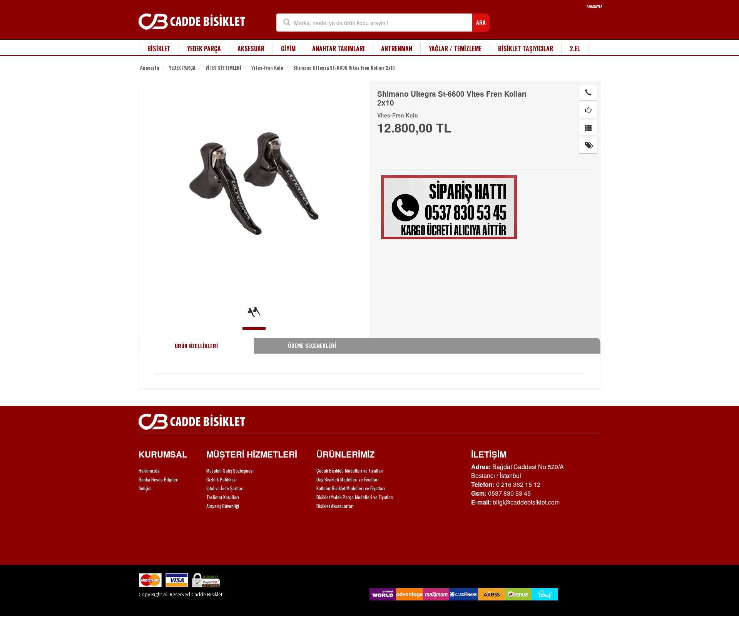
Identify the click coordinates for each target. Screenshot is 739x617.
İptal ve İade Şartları (225, 488)
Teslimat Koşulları (222, 497)
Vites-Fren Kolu (267, 67)
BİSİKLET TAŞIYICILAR (525, 48)
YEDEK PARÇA (204, 48)
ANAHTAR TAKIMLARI (338, 48)
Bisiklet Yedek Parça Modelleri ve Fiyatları (354, 497)
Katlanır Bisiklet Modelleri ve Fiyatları (350, 488)
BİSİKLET (159, 48)
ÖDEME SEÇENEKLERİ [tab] (312, 345)
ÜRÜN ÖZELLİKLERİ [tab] (196, 346)
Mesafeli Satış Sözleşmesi (230, 470)
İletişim (145, 488)
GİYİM (288, 48)
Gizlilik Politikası (221, 479)
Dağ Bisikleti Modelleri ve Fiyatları (347, 479)
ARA (481, 22)
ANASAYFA (594, 6)
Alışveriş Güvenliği (222, 506)
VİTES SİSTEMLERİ (223, 67)
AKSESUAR (250, 48)
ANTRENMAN (396, 48)
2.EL (575, 48)
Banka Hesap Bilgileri (159, 479)
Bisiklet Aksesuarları (335, 506)
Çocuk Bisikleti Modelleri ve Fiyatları (349, 470)
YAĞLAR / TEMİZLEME (455, 48)
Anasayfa (149, 67)
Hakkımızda (149, 470)
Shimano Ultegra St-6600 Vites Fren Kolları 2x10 (344, 67)
